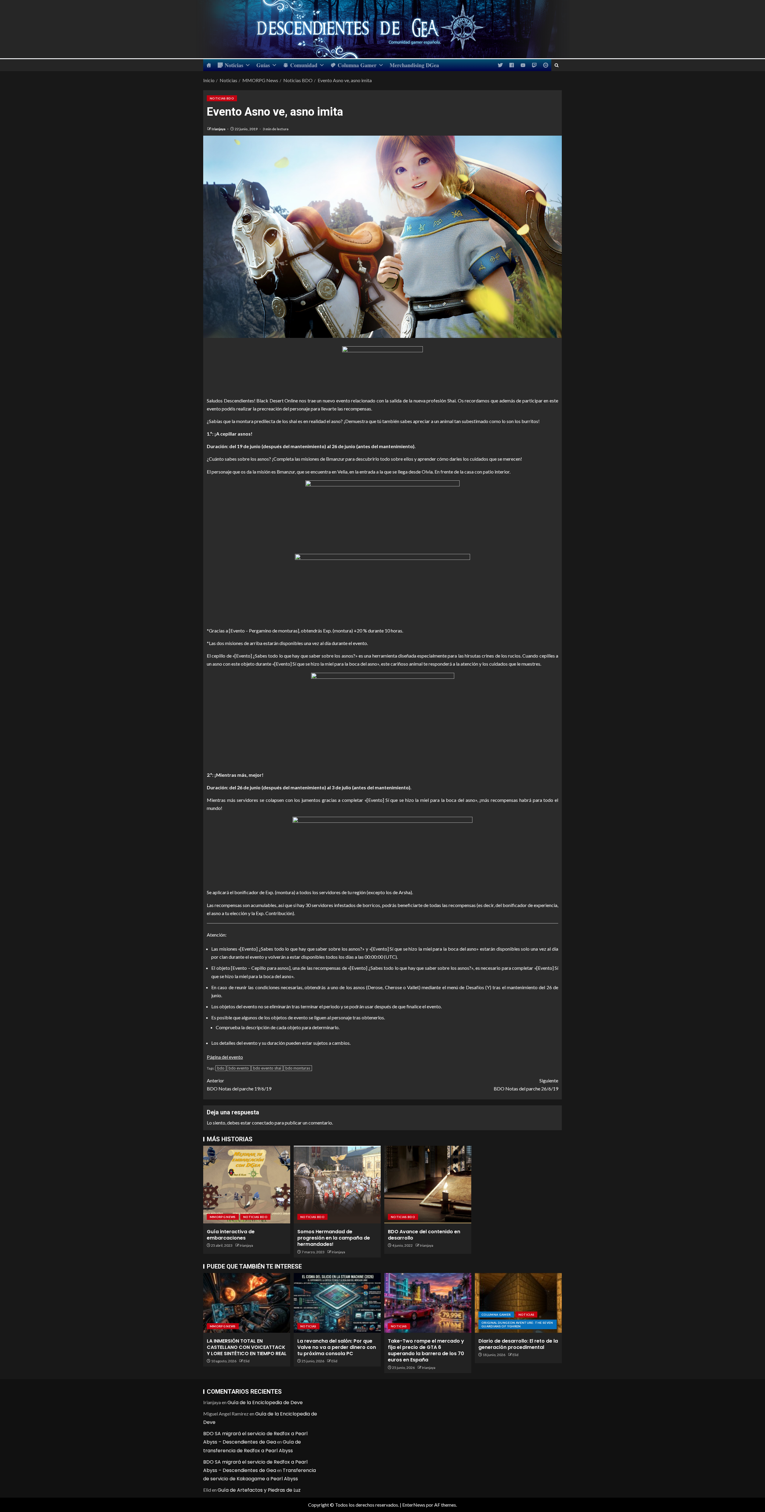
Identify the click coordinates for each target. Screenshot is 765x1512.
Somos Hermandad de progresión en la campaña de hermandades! (333, 1238)
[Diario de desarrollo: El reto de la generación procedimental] (518, 1303)
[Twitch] (534, 65)
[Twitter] (500, 65)
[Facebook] (511, 65)
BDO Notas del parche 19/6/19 (239, 1084)
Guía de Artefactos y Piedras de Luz (259, 1490)
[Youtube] (523, 65)
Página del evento (225, 1057)
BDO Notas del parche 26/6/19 (526, 1084)
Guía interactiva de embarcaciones (231, 1234)
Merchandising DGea (414, 65)
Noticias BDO (222, 98)
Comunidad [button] (303, 65)
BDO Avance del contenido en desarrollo (424, 1234)
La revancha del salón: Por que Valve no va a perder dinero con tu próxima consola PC (336, 1347)
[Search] (556, 65)
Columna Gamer (357, 65)
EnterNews (413, 1505)
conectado (263, 1122)
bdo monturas (297, 1068)
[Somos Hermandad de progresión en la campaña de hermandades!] (337, 1184)
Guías (263, 65)
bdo (220, 1068)
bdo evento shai (267, 1068)
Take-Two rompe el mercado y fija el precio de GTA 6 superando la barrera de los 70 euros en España (426, 1351)
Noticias (234, 65)
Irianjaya (219, 129)
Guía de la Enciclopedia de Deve (265, 1402)
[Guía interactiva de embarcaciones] (246, 1184)
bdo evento (239, 1068)
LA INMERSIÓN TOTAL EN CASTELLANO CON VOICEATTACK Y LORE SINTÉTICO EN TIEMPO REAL (247, 1347)
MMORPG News (223, 1217)
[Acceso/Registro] (545, 65)
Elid (247, 1361)
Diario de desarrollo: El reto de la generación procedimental (518, 1344)
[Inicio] (209, 65)
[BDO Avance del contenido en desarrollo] (427, 1184)
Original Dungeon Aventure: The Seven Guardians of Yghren (517, 1324)
